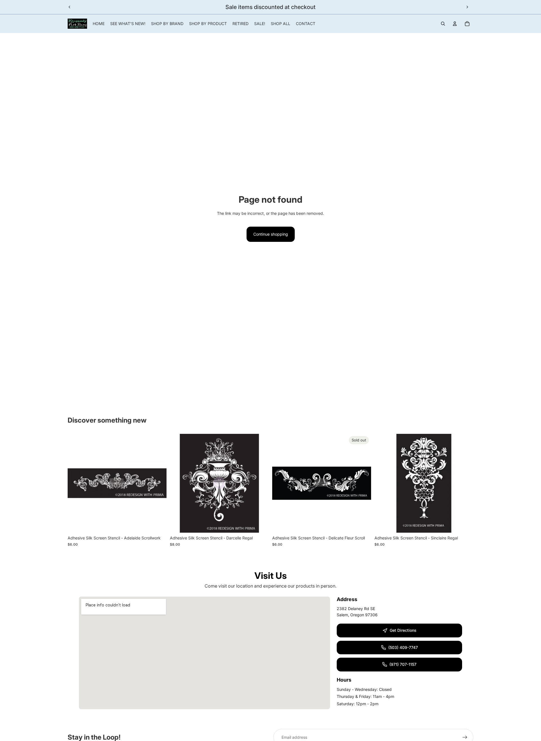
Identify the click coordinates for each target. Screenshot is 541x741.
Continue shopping (270, 234)
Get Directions (403, 630)
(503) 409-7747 (403, 647)
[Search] (443, 23)
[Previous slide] (69, 7)
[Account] (455, 23)
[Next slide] (467, 7)
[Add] (158, 524)
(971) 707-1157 (402, 664)
